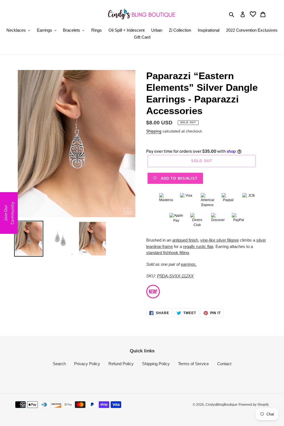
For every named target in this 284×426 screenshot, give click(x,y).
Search (59, 363)
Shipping (153, 131)
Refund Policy (121, 363)
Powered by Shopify (254, 405)
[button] (9, 213)
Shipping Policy (156, 363)
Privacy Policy (87, 363)
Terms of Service (193, 363)
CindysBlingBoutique (221, 405)
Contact (224, 363)
